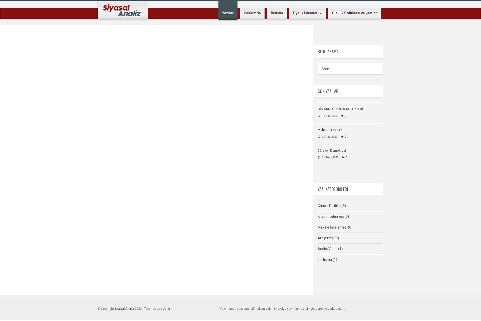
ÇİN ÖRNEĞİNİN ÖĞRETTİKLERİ (340, 109)
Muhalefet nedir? (330, 130)
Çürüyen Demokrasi (332, 150)
